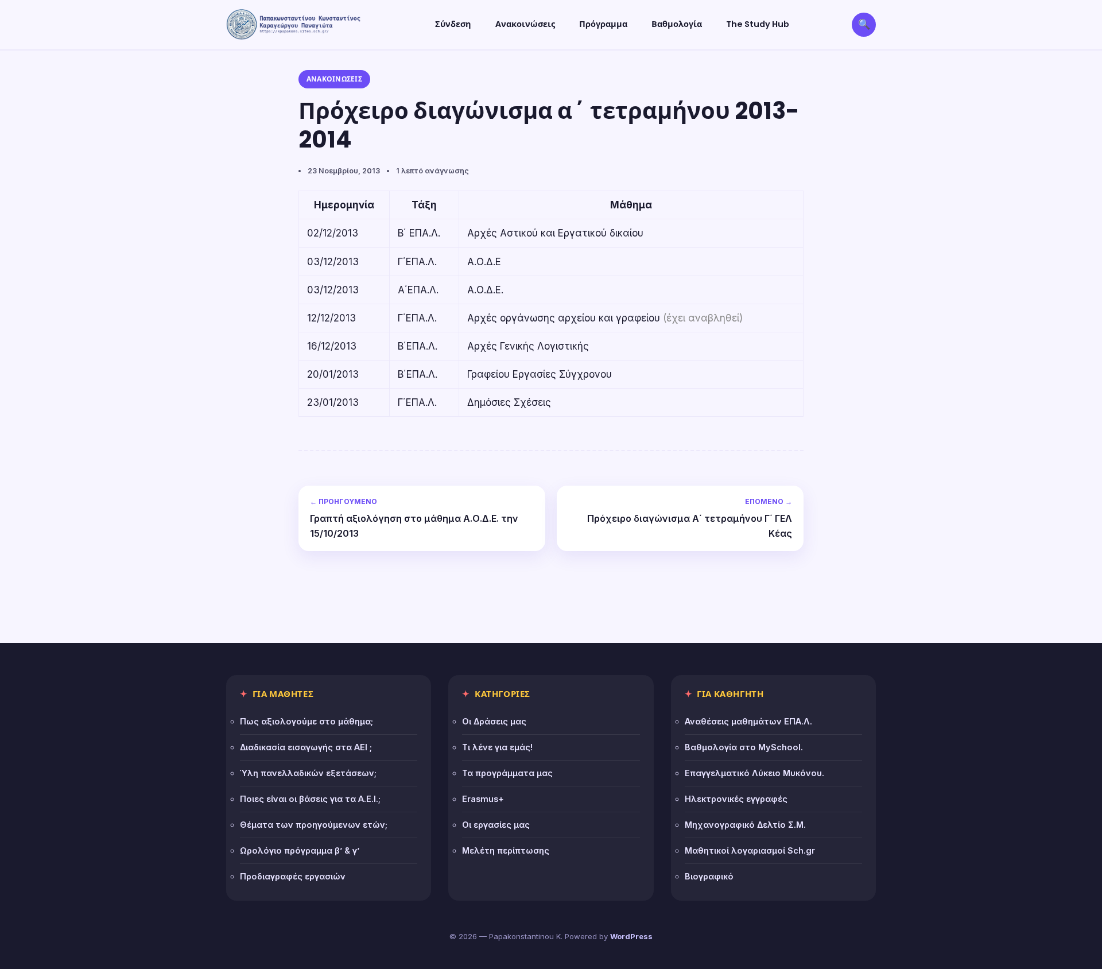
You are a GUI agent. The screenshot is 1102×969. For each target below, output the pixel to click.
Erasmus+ (483, 799)
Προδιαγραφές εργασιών (293, 876)
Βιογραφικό (709, 876)
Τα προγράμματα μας (507, 773)
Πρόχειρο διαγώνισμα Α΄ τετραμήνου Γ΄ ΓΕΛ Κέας (689, 518)
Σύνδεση (453, 24)
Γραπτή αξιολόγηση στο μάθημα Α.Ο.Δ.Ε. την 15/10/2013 (414, 518)
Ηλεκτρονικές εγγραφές (736, 799)
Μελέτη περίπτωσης (505, 850)
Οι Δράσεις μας (494, 721)
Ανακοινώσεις (525, 24)
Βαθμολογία (676, 24)
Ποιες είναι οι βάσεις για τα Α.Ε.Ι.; (310, 799)
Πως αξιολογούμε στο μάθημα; (306, 721)
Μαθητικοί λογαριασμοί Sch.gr (750, 850)
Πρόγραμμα (603, 24)
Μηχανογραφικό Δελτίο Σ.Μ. (745, 825)
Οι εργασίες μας (496, 825)
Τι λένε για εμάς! (497, 747)
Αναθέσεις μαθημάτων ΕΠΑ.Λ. (748, 721)
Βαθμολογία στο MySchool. (744, 747)
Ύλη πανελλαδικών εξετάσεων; (308, 773)
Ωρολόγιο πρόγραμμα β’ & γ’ (299, 850)
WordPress (631, 936)
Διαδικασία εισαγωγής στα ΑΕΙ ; (306, 747)
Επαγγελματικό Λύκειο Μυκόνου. (754, 773)
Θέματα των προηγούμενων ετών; (313, 825)
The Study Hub (757, 24)
